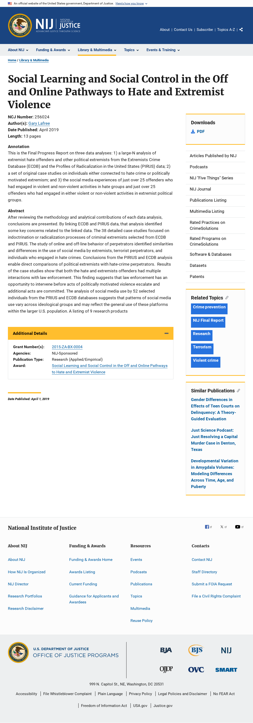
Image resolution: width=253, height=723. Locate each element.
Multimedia (140, 608)
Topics (136, 596)
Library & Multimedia (34, 60)
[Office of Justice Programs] (20, 25)
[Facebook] (210, 530)
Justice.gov (162, 705)
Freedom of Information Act (104, 705)
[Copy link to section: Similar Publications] (237, 390)
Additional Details (30, 333)
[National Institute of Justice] (226, 654)
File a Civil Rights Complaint (216, 596)
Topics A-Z (226, 29)
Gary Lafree (39, 123)
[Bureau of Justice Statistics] (196, 657)
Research (202, 333)
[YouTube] (240, 530)
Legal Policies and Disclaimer (182, 694)
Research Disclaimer (25, 608)
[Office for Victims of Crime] (196, 673)
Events (136, 559)
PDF (201, 131)
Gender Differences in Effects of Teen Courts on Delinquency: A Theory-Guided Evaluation (215, 409)
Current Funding (83, 584)
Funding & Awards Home (90, 559)
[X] (225, 530)
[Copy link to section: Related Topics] (225, 297)
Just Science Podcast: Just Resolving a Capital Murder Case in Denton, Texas (214, 440)
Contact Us (183, 29)
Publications (141, 584)
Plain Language (110, 694)
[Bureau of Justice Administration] (166, 654)
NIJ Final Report (208, 320)
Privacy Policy (140, 694)
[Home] (58, 25)
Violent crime (205, 360)
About (165, 29)
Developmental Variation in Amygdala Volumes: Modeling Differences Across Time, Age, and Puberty (214, 473)
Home (12, 60)
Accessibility (26, 694)
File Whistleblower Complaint (67, 694)
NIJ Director (18, 584)
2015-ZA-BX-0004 (67, 346)
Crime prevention (209, 306)
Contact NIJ (202, 559)
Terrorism (202, 346)
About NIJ (16, 559)
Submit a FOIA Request (212, 584)
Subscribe (205, 29)
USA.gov (140, 705)
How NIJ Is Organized (26, 571)
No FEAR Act (224, 694)
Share (245, 33)
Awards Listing (82, 571)
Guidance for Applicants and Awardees (94, 599)
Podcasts (138, 571)
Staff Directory (204, 571)
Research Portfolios (25, 596)
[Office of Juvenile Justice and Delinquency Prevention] (166, 674)
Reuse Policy (141, 620)
